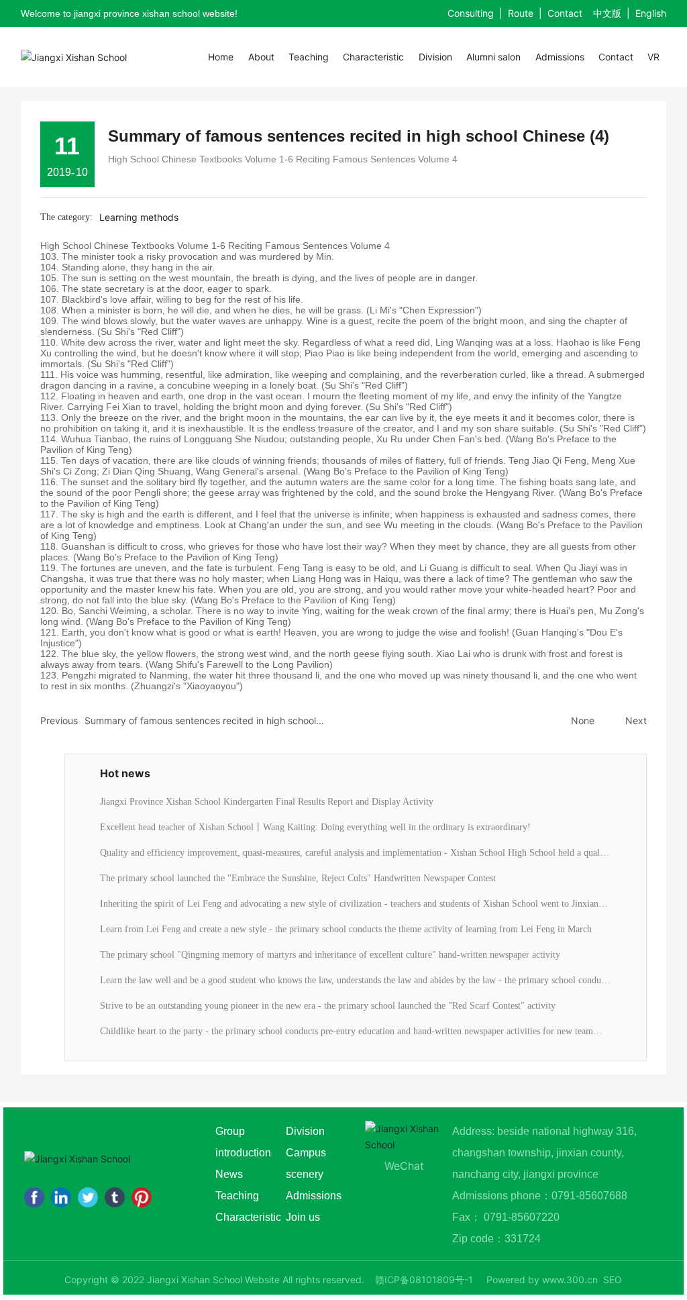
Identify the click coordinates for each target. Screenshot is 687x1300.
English (650, 13)
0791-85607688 (590, 1195)
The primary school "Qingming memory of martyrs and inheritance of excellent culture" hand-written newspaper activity (330, 955)
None (582, 720)
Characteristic (248, 1217)
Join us (303, 1217)
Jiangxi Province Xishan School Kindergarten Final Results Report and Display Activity (266, 802)
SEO (612, 1279)
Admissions (313, 1195)
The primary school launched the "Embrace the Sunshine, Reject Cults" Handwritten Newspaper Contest (298, 878)
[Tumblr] (115, 1197)
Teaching (238, 1195)
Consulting (470, 13)
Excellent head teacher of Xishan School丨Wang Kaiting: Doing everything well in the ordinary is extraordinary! (315, 827)
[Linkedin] (61, 1197)
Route (520, 13)
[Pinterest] (141, 1197)
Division (305, 1131)
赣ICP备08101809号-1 (424, 1279)
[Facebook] (34, 1197)
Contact (564, 13)
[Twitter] (88, 1197)
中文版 (607, 13)
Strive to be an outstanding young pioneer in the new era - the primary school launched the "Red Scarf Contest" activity (328, 1006)
